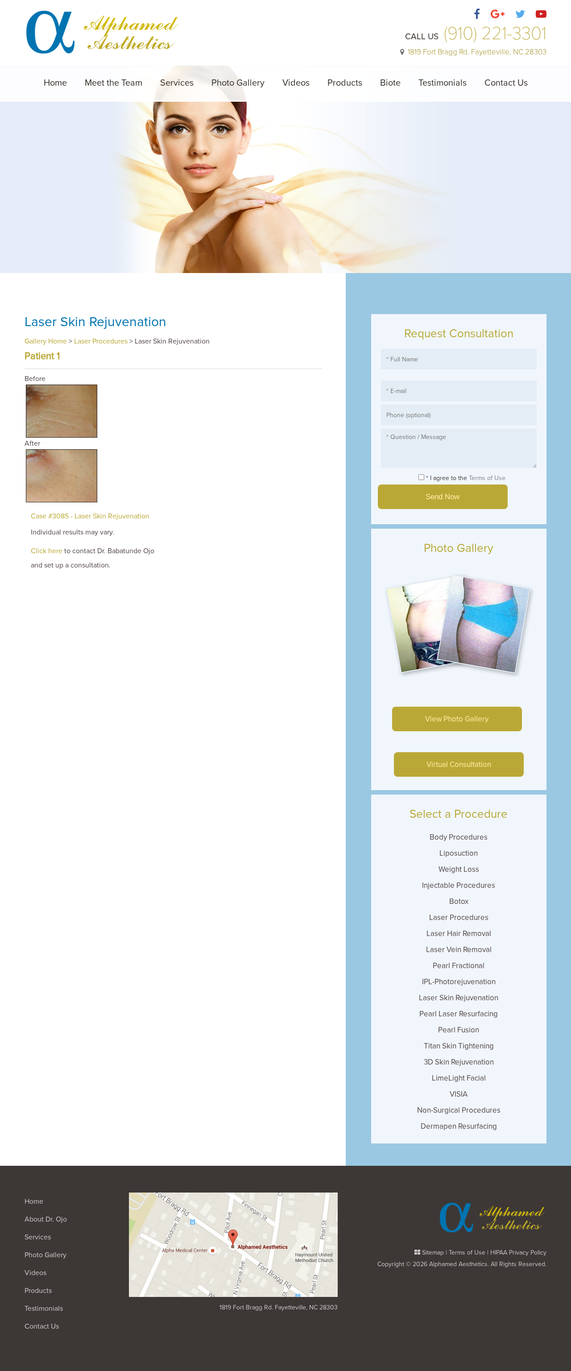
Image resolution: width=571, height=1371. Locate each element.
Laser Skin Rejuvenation (458, 997)
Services (177, 83)
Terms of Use (487, 478)
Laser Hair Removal (458, 933)
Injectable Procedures (458, 885)
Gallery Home (46, 341)
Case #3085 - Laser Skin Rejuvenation (90, 516)
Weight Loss (459, 869)
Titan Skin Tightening (459, 1046)
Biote (390, 83)
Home (55, 83)
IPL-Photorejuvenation (459, 981)
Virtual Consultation (458, 764)
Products (344, 83)
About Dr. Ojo (46, 1219)
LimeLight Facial (459, 1078)
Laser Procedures (101, 341)
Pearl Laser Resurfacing (458, 1014)
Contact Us (506, 83)
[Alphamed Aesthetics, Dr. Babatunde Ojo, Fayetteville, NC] (103, 27)
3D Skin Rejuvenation (459, 1062)
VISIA (459, 1094)
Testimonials (442, 83)
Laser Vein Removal (459, 949)
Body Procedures (459, 837)
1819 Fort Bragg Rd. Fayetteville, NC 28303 (278, 1307)
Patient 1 (42, 356)
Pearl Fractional (458, 965)
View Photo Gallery (456, 719)
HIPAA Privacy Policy (518, 1252)
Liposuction (458, 853)
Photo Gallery (238, 83)
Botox (458, 901)
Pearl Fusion (458, 1030)
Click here (46, 551)
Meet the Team (113, 83)
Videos (296, 83)
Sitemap (433, 1252)
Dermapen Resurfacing (459, 1126)
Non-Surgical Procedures (459, 1110)
